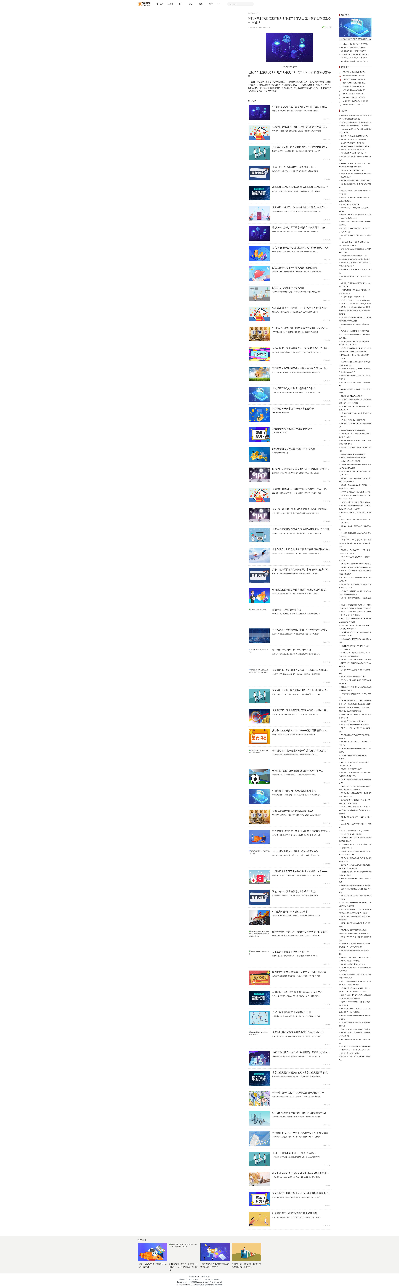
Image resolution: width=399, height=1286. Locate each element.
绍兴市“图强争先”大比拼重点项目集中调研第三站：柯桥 (300, 247)
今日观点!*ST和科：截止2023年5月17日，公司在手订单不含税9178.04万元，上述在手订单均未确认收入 (355, 662)
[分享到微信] (323, 27)
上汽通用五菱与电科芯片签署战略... (354, 75)
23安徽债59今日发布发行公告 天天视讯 (292, 428)
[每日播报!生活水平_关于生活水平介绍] (259, 656)
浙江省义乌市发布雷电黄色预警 (288, 287)
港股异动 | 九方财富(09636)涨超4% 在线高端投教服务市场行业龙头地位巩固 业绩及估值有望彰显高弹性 (355, 310)
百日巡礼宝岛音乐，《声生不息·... (354, 105)
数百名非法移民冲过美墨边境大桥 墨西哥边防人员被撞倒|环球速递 (301, 831)
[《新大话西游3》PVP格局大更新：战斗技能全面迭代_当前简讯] (215, 1252)
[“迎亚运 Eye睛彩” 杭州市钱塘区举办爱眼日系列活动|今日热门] (259, 334)
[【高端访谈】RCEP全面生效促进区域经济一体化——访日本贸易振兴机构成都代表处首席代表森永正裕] (259, 877)
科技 (211, 4)
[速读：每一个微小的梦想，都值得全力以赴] (259, 173)
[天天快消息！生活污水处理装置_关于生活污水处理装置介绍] (259, 635)
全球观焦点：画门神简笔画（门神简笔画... (354, 58)
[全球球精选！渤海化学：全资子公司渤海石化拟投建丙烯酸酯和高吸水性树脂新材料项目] (259, 937)
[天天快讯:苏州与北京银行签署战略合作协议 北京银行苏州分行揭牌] (259, 515)
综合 (253, 13)
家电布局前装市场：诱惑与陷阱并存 (290, 951)
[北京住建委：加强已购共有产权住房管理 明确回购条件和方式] (259, 555)
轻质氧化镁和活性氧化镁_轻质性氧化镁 (353, 153)
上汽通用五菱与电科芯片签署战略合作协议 (294, 388)
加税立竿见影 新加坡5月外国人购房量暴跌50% (356, 567)
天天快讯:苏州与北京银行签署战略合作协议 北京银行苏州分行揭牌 (301, 509)
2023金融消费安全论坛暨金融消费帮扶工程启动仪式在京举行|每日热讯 (301, 1052)
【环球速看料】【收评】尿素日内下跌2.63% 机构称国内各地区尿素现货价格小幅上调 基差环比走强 (355, 543)
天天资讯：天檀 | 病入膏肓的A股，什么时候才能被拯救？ (301, 147)
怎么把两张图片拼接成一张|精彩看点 (352, 143)
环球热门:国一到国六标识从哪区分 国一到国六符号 (298, 1092)
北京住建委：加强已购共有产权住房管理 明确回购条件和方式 (301, 549)
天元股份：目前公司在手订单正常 (352, 769)
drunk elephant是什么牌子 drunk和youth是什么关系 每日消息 (301, 1173)
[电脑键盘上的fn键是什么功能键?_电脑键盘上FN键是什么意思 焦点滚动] (259, 595)
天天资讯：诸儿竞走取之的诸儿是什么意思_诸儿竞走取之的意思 (301, 207)
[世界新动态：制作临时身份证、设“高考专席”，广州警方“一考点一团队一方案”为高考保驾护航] (259, 354)
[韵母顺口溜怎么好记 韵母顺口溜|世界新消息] (259, 1219)
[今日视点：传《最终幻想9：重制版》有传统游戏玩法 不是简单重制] (246, 1252)
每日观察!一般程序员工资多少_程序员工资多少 (356, 180)
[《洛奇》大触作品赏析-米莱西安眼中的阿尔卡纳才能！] (152, 1252)
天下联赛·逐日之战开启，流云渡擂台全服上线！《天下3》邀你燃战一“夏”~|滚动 (183, 1267)
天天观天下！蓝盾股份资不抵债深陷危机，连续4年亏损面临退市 (301, 710)
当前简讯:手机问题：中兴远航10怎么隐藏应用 (355, 146)
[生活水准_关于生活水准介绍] (259, 615)
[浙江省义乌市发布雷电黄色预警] (259, 293)
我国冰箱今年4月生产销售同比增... (354, 86)
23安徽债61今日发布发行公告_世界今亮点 (293, 448)
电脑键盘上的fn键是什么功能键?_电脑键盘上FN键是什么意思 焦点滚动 (301, 589)
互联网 (170, 4)
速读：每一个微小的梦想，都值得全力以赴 (294, 167)
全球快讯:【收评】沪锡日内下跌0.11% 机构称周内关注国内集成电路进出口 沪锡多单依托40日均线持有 (354, 810)
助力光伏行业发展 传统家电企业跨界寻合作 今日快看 (299, 972)
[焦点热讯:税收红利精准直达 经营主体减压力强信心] (259, 1038)
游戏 (190, 4)
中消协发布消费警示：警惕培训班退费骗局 (294, 790)
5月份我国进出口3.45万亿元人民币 (290, 911)
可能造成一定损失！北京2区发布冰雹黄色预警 (356, 300)
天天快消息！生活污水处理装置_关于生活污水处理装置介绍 (301, 629)
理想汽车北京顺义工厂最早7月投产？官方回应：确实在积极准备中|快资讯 (301, 106)
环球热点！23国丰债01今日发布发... (354, 79)
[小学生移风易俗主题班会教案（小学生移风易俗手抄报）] (259, 193)
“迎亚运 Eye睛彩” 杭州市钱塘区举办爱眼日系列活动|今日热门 (301, 328)
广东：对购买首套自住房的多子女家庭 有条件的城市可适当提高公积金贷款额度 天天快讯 (301, 569)
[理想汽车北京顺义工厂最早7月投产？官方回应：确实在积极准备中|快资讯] (259, 112)
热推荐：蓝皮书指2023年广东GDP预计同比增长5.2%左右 (301, 730)
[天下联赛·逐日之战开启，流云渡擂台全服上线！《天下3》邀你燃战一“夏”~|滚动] (183, 1252)
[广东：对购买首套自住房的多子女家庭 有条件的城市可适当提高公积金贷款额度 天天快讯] (259, 575)
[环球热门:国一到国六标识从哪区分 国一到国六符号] (259, 1098)
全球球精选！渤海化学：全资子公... (354, 97)
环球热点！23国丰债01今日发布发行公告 (293, 408)
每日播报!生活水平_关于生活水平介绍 (291, 650)
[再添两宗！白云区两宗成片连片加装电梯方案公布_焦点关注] (259, 374)
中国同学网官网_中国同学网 (350, 204)
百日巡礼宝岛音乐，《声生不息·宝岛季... (354, 51)
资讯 (180, 4)
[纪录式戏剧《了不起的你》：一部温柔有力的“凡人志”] (259, 314)
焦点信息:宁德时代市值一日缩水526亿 (353, 721)
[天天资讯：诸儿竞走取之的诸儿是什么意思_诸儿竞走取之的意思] (259, 213)
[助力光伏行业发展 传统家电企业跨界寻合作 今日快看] (259, 978)
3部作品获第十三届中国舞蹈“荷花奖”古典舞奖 (355, 502)
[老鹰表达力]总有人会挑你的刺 (350, 461)
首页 (249, 13)
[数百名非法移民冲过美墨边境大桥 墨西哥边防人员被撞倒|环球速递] (259, 837)
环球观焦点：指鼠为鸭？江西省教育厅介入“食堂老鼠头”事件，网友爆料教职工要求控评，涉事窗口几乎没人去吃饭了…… (354, 495)
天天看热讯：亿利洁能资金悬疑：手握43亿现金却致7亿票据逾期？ (301, 670)
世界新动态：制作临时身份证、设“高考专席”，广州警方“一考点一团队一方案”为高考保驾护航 (301, 348)
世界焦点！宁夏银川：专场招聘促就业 (353, 420)
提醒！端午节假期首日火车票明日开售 (291, 1012)
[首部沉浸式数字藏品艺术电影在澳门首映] (259, 817)
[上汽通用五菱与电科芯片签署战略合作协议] (259, 394)
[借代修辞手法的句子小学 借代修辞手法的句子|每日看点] (259, 1138)
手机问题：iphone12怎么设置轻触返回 (353, 139)
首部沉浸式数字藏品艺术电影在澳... (354, 83)
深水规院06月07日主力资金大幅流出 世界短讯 (356, 564)
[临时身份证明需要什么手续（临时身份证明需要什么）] (259, 1118)
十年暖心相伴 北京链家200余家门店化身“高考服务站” (299, 750)
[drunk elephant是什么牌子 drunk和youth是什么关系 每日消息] (259, 1179)
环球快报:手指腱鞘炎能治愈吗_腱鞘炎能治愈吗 (356, 122)
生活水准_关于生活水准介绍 (286, 609)
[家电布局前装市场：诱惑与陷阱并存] (259, 957)
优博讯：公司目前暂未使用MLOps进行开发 (355, 724)
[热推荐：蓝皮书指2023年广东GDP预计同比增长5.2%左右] (259, 736)
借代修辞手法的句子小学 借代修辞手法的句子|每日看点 (300, 1132)
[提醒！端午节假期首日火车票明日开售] (259, 1018)
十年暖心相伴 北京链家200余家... (353, 94)
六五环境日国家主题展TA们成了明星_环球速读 (356, 304)
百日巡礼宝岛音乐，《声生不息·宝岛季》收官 (295, 851)
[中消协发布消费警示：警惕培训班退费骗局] (259, 796)
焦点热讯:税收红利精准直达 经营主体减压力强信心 (298, 1032)
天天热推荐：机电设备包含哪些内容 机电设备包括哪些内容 (301, 1193)
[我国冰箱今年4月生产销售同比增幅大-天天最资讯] (259, 998)
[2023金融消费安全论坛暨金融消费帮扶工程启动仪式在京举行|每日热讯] (259, 1058)
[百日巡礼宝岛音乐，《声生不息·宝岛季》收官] (259, 857)
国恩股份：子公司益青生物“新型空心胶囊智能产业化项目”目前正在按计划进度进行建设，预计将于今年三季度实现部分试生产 (354, 1049)
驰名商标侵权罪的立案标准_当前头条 (353, 964)
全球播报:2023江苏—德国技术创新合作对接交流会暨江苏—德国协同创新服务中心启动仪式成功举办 (301, 126)
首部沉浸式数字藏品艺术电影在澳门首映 (292, 811)
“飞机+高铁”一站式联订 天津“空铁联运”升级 (355, 331)
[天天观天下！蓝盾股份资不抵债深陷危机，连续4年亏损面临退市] (259, 716)
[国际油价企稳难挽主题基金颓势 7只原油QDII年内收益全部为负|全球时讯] (259, 475)
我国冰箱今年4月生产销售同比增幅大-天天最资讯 (297, 992)
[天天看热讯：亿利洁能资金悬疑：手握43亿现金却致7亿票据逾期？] (259, 676)
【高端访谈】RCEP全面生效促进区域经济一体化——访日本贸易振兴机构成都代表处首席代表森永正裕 (301, 871)
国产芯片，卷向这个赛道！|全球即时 (352, 297)
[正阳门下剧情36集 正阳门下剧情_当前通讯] (259, 1159)
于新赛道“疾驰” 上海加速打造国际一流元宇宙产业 (297, 770)
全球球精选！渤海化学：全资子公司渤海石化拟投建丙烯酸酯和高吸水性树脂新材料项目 (301, 931)
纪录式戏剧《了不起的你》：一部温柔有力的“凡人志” (299, 308)
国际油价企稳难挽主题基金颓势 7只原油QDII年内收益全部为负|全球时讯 (301, 469)
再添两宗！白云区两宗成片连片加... (354, 72)
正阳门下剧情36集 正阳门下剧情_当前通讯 (293, 1153)
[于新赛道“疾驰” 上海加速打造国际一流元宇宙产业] (259, 776)
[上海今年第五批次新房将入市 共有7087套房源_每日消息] (259, 535)
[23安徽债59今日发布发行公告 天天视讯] (259, 434)
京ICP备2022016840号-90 (185, 1285)
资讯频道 (160, 4)
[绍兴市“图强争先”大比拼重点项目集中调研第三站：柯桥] (259, 253)
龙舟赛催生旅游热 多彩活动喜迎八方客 (353, 677)
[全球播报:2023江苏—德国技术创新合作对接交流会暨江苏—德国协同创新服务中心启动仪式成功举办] (259, 132)
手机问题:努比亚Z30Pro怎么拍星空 (352, 396)
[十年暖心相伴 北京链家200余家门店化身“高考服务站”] (259, 756)
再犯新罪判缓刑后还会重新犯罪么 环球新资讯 (355, 885)
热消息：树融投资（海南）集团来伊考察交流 (355, 1029)
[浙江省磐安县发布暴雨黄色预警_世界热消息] (259, 273)
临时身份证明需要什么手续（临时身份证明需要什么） (299, 1112)
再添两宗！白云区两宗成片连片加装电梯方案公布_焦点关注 (301, 368)
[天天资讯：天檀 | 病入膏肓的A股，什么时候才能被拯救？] (259, 153)
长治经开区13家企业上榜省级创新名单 (353, 430)
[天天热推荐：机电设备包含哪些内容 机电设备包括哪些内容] (259, 1199)
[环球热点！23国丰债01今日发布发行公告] (259, 414)
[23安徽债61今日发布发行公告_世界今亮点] (259, 454)
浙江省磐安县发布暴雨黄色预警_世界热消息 (294, 267)
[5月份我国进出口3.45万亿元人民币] (259, 917)
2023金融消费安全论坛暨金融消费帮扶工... (355, 54)
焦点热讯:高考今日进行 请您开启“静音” (353, 458)
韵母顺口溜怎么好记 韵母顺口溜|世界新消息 (294, 1213)
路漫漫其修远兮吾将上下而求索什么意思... (354, 61)
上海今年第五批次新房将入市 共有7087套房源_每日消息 (300, 529)
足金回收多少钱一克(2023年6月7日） (353, 170)
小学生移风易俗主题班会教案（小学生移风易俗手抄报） (300, 187)
